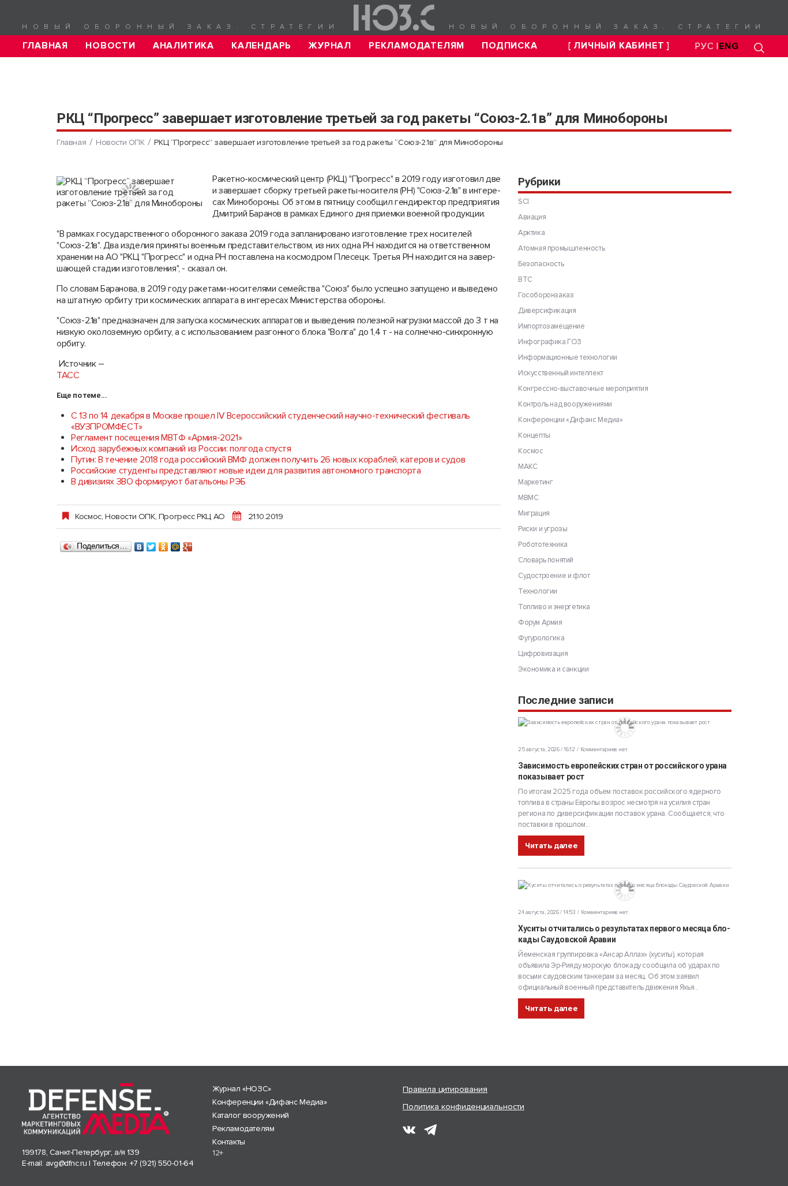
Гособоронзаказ (545, 295)
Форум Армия (540, 622)
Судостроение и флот (554, 575)
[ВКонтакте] (139, 544)
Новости (110, 45)
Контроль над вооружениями (565, 404)
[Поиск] (759, 47)
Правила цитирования (445, 1089)
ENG (728, 46)
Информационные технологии (567, 357)
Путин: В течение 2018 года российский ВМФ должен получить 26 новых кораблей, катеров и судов (268, 459)
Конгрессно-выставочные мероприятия (583, 388)
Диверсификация (547, 310)
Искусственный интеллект (560, 373)
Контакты (228, 1142)
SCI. (524, 201)
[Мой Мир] (176, 544)
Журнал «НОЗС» (241, 1089)
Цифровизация (543, 653)
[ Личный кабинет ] (619, 45)
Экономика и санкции (553, 669)
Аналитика (183, 45)
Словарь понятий (545, 560)
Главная (45, 45)
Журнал (330, 45)
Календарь (261, 45)
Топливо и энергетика (554, 606)
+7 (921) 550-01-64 (162, 1163)
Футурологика (541, 638)
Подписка (509, 45)
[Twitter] (151, 544)
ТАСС (68, 375)
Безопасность (541, 263)
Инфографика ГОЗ (549, 341)
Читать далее (551, 846)
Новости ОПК (120, 142)
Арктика (531, 232)
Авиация (532, 217)
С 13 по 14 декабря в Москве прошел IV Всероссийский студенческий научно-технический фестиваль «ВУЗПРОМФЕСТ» (270, 421)
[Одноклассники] (163, 544)
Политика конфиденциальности (463, 1107)
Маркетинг (535, 482)
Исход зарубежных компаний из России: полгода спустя (181, 448)
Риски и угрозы (542, 529)
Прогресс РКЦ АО (192, 516)
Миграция (534, 513)
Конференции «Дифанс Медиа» (570, 419)
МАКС (527, 466)
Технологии (537, 591)
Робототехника (543, 544)
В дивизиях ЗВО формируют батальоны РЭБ (158, 481)
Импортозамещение (551, 326)
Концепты (534, 435)
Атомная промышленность (561, 248)
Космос (88, 516)
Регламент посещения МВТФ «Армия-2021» (156, 437)
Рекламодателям (416, 45)
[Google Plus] (188, 544)
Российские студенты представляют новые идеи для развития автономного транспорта (246, 470)
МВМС (528, 497)
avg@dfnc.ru (66, 1163)
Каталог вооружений (250, 1115)
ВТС (525, 279)
